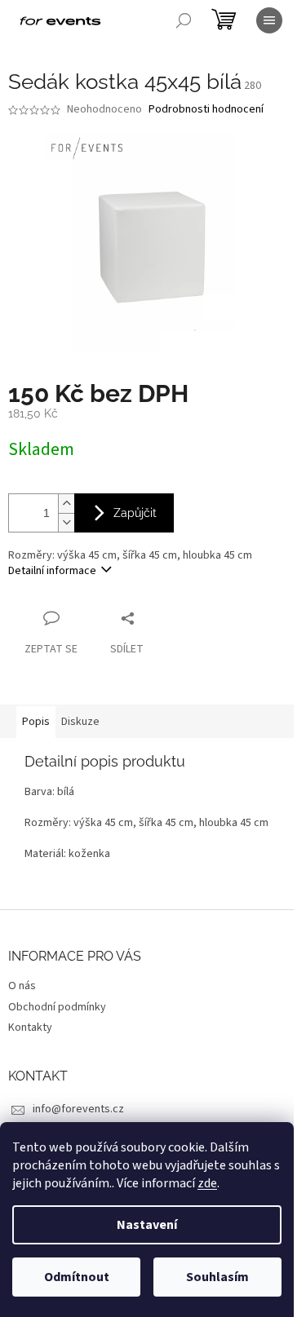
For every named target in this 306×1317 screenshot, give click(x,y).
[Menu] (269, 20)
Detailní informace (52, 571)
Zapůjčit (135, 512)
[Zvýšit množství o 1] (66, 503)
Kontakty (30, 1027)
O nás (22, 986)
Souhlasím (217, 1277)
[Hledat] (183, 20)
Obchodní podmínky (57, 1007)
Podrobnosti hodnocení (206, 109)
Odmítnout (76, 1277)
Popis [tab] (36, 722)
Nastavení (147, 1225)
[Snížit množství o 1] (66, 522)
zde (207, 1183)
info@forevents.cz (78, 1109)
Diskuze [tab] (80, 722)
